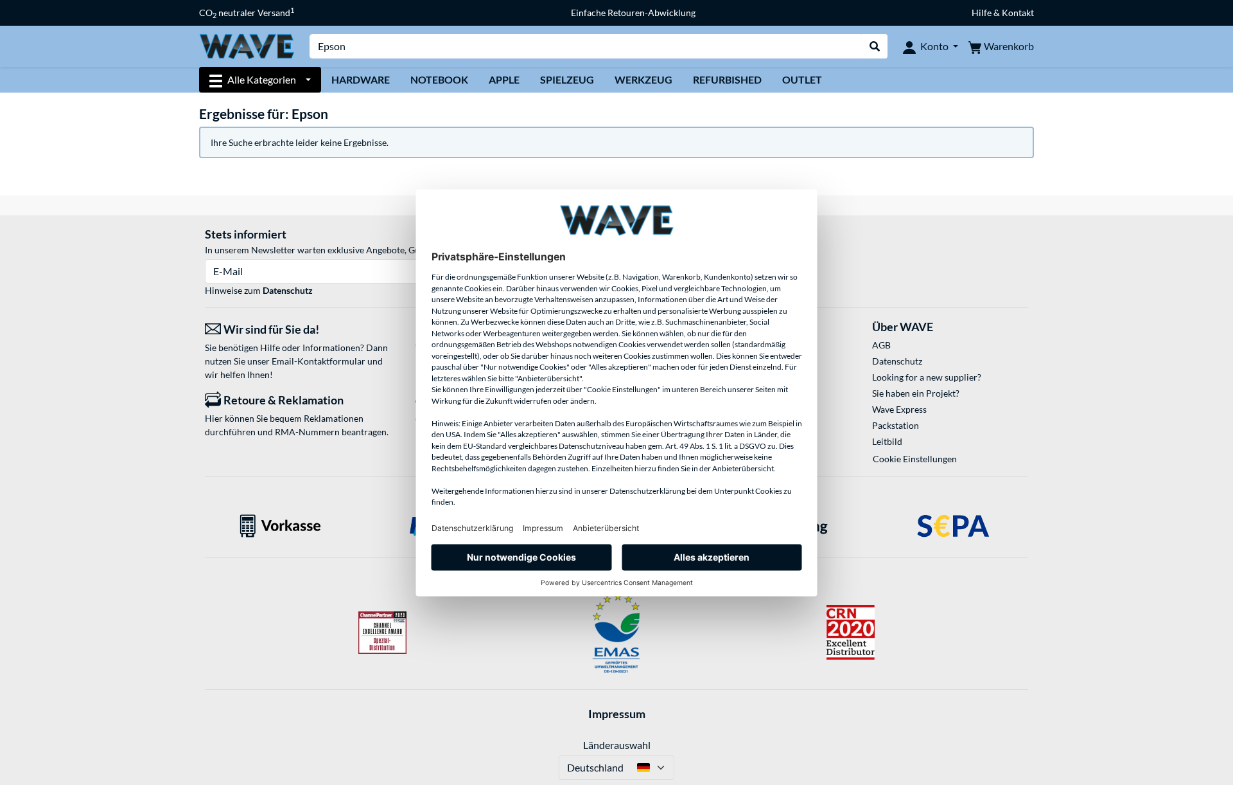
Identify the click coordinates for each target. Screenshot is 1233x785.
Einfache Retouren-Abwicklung (633, 12)
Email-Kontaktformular (318, 361)
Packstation (895, 425)
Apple (504, 79)
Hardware (360, 79)
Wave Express (899, 409)
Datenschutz (288, 290)
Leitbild (887, 441)
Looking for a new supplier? (926, 377)
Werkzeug (643, 79)
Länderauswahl (617, 745)
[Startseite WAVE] (246, 45)
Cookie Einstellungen (915, 458)
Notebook (439, 79)
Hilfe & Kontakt (1003, 12)
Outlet (802, 79)
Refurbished (727, 79)
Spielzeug (567, 79)
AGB (881, 344)
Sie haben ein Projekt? (915, 393)
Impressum (616, 714)
